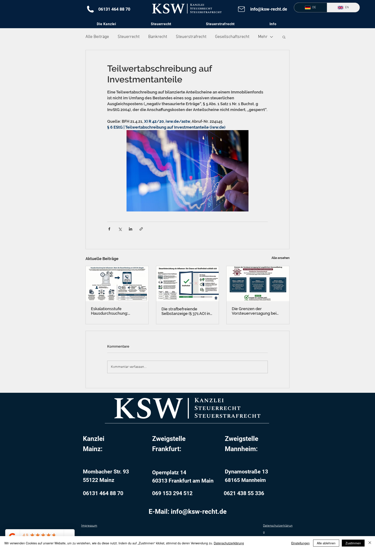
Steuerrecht (129, 36)
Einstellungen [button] (300, 543)
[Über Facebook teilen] (109, 229)
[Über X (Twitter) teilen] (120, 229)
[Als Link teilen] (141, 229)
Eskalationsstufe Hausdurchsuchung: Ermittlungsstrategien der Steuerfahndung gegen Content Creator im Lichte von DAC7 (115, 311)
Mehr (263, 36)
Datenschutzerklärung (229, 543)
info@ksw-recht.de (268, 9)
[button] (273, 24)
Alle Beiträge (97, 36)
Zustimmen (353, 543)
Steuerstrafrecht (191, 36)
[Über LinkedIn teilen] (130, 229)
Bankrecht (157, 36)
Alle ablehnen (326, 543)
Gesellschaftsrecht (232, 36)
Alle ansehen (280, 258)
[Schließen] (369, 543)
